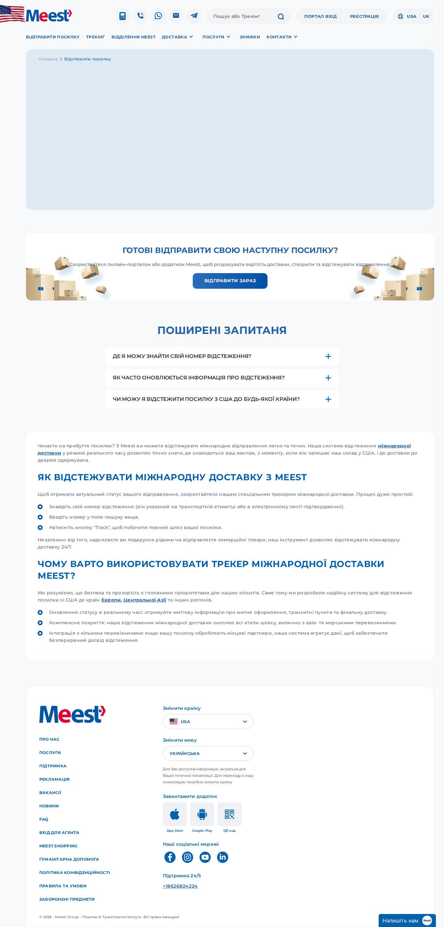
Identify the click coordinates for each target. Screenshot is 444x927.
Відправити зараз (230, 281)
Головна (48, 58)
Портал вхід (320, 16)
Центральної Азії (145, 600)
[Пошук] (281, 17)
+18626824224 (180, 886)
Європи (111, 600)
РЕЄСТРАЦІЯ (364, 16)
